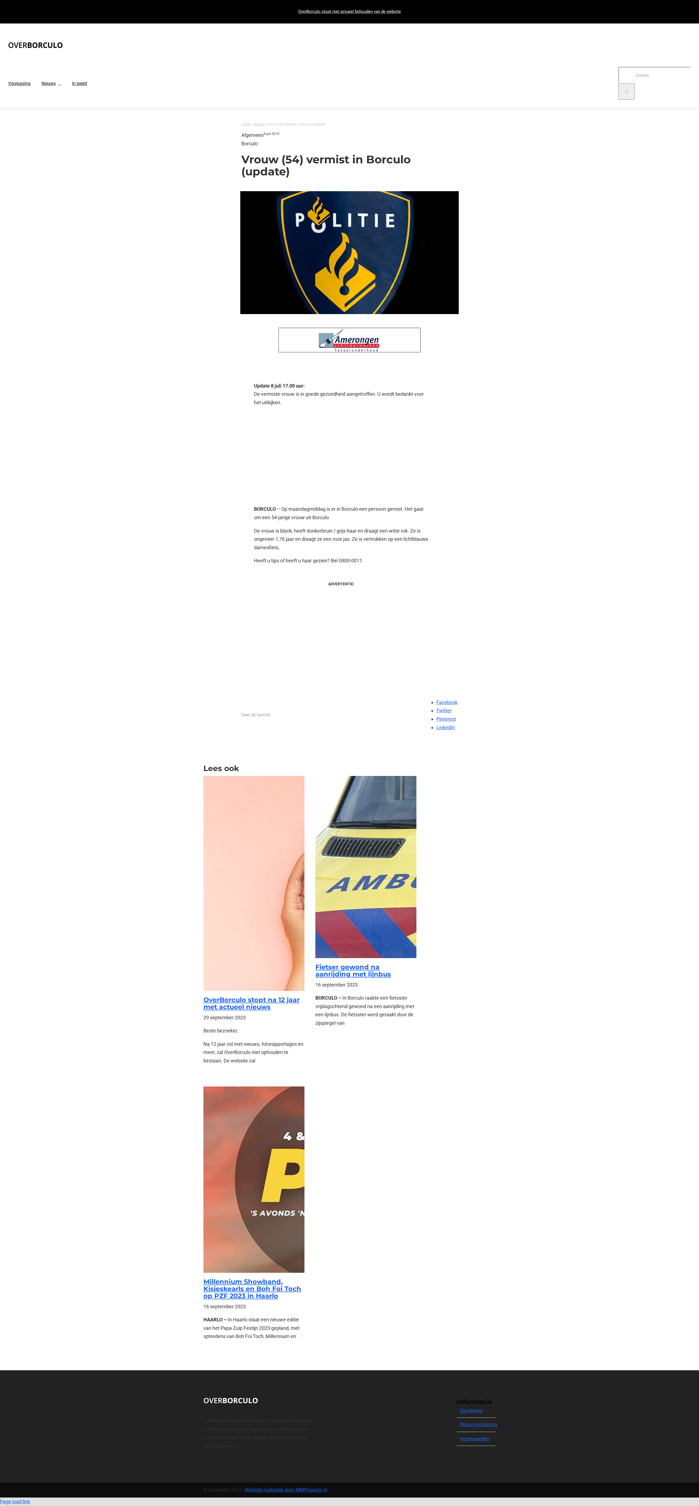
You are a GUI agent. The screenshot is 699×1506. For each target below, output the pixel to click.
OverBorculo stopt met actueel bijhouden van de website (349, 11)
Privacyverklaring (478, 1424)
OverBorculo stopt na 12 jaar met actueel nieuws (251, 1003)
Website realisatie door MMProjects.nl (286, 1490)
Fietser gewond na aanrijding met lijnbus (353, 970)
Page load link (15, 1501)
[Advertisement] (341, 456)
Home (245, 124)
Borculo (259, 124)
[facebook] (205, 1465)
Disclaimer (471, 1410)
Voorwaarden (474, 1439)
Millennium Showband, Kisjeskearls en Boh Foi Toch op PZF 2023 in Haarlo (252, 1289)
